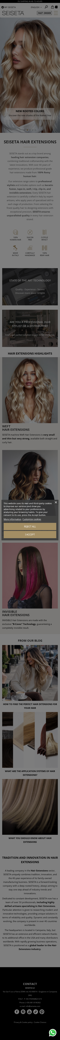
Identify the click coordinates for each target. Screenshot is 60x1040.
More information (12, 519)
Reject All (30, 526)
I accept (30, 534)
